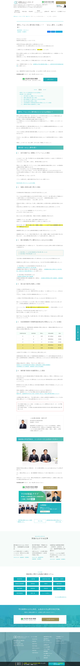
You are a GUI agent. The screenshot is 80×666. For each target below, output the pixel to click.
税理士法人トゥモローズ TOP (19, 16)
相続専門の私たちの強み (17, 11)
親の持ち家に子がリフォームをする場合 (26, 182)
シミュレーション (48, 642)
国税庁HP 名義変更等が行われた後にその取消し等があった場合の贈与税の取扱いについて (38, 393)
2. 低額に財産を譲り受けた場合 (29, 97)
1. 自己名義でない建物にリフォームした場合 (32, 95)
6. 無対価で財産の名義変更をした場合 (31, 104)
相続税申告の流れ (48, 636)
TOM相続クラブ (60, 636)
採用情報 (46, 651)
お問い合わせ (50, 79)
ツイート (53, 31)
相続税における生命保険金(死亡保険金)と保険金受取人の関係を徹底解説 (33, 364)
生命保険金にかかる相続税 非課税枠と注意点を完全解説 (30, 366)
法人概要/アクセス (48, 653)
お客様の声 (46, 11)
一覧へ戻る (40, 520)
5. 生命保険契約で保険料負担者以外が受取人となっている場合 (36, 102)
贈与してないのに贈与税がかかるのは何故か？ (31, 92)
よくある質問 (47, 647)
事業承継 (34, 650)
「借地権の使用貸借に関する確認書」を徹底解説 (51, 278)
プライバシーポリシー (61, 643)
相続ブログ (53, 11)
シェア (49, 31)
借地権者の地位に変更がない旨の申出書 (27, 267)
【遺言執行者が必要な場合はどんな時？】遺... (54, 521)
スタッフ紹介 (47, 649)
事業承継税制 (35, 652)
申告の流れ (24, 11)
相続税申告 (34, 639)
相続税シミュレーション (38, 11)
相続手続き (34, 643)
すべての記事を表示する (60, 597)
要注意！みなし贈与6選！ (26, 94)
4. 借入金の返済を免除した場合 (29, 101)
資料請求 (46, 657)
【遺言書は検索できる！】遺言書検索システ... (25, 521)
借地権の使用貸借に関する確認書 (25, 276)
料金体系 (31, 11)
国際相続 (34, 641)
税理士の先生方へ (36, 648)
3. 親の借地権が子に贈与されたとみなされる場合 (33, 99)
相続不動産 (34, 645)
